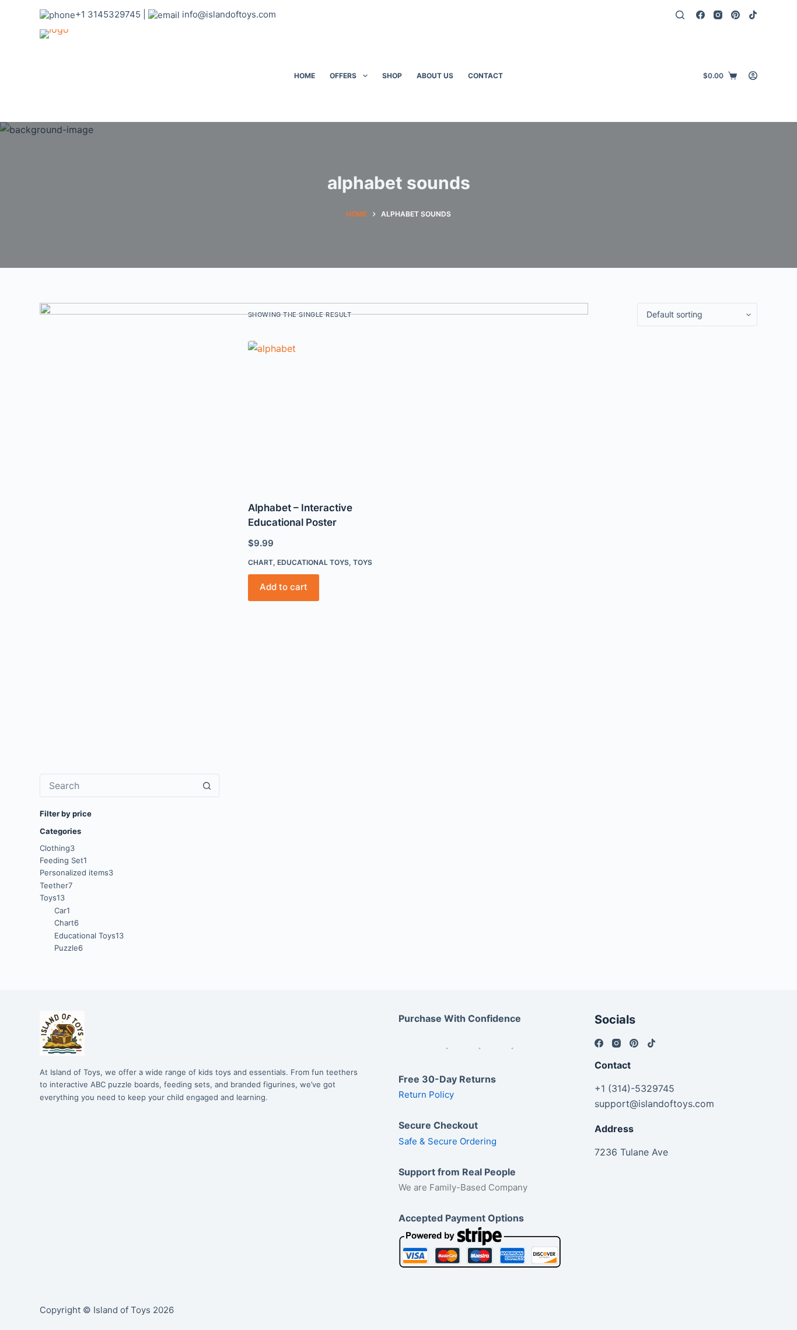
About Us (435, 75)
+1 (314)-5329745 (634, 1088)
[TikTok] (753, 15)
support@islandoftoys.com (654, 1103)
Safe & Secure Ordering (447, 1141)
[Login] (753, 75)
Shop (392, 75)
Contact (485, 75)
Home (304, 75)
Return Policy (426, 1094)
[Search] (680, 15)
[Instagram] (718, 15)
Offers (343, 75)
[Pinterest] (735, 15)
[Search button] (207, 785)
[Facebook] (700, 15)
